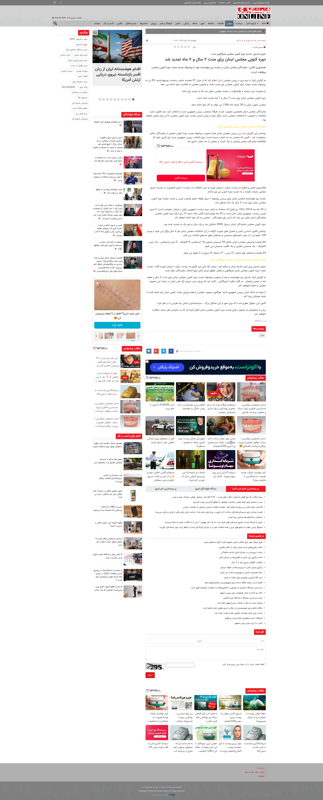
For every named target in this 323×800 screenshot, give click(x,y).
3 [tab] (125, 99)
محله (194, 23)
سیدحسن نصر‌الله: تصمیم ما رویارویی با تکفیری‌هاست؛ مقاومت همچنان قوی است (226, 587)
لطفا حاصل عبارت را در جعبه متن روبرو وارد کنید (244, 664)
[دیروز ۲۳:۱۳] (133, 262)
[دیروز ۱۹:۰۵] (133, 126)
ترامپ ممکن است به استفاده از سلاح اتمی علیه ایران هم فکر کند (108, 159)
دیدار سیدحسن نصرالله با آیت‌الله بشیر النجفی (242, 598)
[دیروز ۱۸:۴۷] (133, 162)
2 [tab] (129, 99)
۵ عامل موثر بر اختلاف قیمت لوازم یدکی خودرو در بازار (107, 556)
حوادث (97, 23)
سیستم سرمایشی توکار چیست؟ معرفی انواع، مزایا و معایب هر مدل (108, 542)
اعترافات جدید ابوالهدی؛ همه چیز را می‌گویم (243, 618)
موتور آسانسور (81, 44)
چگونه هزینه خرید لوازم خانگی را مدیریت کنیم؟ (108, 524)
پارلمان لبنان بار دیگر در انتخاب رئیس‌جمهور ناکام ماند (239, 603)
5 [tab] (118, 99)
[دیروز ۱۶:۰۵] (133, 464)
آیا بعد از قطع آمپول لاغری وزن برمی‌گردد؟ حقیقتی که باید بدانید (108, 588)
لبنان (220, 80)
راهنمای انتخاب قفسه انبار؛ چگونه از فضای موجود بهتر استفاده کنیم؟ (107, 445)
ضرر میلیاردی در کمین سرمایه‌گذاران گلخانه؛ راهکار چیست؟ (110, 478)
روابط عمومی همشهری (192, 2)
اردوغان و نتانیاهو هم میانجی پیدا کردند (245, 517)
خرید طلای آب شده (79, 65)
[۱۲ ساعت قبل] (133, 230)
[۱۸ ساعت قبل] (133, 142)
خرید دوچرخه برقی (79, 81)
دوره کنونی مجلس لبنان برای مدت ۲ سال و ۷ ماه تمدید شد (215, 59)
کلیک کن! (116, 325)
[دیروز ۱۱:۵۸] (133, 543)
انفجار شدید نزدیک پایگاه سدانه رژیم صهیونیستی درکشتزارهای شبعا (233, 582)
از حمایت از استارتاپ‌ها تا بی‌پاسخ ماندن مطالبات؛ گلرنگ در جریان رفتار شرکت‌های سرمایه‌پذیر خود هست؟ (108, 575)
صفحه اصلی (261, 40)
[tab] (246, 489)
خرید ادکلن (65, 55)
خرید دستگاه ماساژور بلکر (76, 49)
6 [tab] (114, 99)
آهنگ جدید (82, 76)
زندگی (186, 23)
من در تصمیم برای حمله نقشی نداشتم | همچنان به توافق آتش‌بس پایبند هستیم (227, 502)
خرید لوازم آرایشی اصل (77, 60)
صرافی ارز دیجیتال (79, 92)
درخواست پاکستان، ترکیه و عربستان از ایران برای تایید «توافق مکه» (108, 245)
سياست (239, 23)
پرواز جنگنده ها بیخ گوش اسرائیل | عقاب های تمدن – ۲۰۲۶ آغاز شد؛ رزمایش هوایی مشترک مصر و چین (217, 497)
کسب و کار (108, 23)
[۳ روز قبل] (133, 591)
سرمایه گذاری (181, 178)
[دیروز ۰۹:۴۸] (133, 575)
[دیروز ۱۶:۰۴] (133, 511)
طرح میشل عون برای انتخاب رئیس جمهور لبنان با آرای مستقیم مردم (233, 542)
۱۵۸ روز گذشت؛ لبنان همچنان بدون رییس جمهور (241, 593)
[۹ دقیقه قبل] (117, 46)
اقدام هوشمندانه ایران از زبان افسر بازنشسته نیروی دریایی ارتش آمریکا (117, 74)
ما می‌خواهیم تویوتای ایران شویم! (108, 122)
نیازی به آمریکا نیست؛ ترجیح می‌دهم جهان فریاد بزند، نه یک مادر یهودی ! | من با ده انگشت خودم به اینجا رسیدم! (213, 522)
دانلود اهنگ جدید (79, 108)
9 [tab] (103, 99)
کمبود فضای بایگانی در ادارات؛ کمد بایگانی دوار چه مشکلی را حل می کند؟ (107, 494)
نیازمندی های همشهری (241, 2)
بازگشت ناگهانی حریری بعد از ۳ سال (246, 562)
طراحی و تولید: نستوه (160, 795)
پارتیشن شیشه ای (79, 103)
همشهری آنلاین (252, 13)
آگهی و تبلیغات (224, 2)
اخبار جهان (250, 40)
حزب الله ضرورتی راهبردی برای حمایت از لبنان (243, 577)
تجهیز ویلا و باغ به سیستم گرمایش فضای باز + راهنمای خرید (108, 461)
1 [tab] (133, 99)
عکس (119, 23)
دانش (177, 23)
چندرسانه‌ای (131, 23)
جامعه (211, 23)
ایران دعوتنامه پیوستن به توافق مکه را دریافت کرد (109, 191)
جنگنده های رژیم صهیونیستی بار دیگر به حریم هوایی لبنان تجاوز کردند (232, 608)
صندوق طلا (82, 97)
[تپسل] (158, 146)
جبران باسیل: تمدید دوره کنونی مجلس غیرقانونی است (238, 54)
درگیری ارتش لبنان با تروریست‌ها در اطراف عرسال (241, 567)
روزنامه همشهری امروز (261, 2)
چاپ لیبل (83, 87)
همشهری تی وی (210, 2)
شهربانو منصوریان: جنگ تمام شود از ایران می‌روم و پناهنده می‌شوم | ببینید (107, 177)
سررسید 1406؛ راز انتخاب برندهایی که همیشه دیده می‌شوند (107, 508)
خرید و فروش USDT (78, 39)
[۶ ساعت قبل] (133, 178)
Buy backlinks (68, 87)
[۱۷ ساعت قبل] (133, 194)
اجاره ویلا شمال (80, 55)
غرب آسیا (239, 40)
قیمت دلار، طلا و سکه (254, 772)
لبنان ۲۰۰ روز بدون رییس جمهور (248, 623)
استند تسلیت (66, 71)
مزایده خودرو (82, 71)
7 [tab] (111, 99)
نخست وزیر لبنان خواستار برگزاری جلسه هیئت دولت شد (238, 613)
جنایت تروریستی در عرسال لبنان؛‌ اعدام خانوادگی (241, 552)
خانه (264, 23)
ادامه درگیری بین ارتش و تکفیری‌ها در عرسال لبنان (240, 557)
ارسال (150, 675)
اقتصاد (220, 23)
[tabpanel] (117, 58)
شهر (203, 23)
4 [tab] (122, 99)
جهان (229, 23)
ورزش (153, 23)
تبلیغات (261, 776)
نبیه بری (241, 133)
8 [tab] (107, 99)
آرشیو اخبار (251, 23)
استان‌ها (144, 23)
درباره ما (260, 768)
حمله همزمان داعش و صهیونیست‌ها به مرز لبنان (241, 572)
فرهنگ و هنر (166, 23)
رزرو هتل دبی (81, 113)
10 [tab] (100, 99)
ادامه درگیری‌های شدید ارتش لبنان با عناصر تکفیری (240, 547)
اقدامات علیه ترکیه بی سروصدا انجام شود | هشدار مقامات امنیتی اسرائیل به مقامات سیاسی (222, 507)
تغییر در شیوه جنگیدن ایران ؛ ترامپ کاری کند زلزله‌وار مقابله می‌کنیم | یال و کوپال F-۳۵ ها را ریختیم (108, 230)
